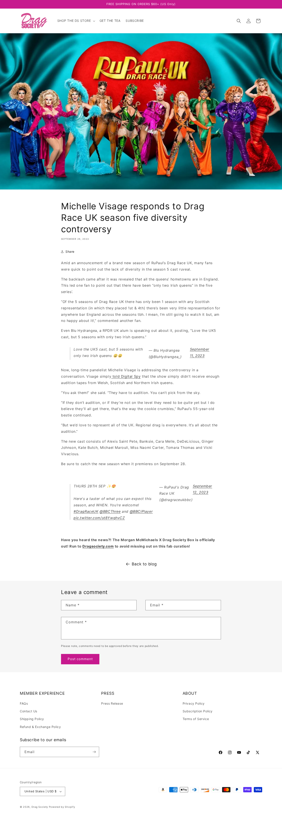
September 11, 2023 (199, 352)
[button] (76, 20)
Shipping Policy (32, 719)
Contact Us (28, 711)
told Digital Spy (126, 376)
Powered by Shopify (62, 806)
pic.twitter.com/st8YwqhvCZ (99, 518)
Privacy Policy (194, 703)
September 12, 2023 (202, 489)
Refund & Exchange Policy (40, 727)
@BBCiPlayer (141, 511)
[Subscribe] (94, 752)
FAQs (24, 703)
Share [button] (69, 251)
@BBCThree (110, 511)
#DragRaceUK (86, 511)
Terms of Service (196, 719)
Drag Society (40, 806)
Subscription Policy (198, 711)
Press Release (112, 703)
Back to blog (144, 564)
